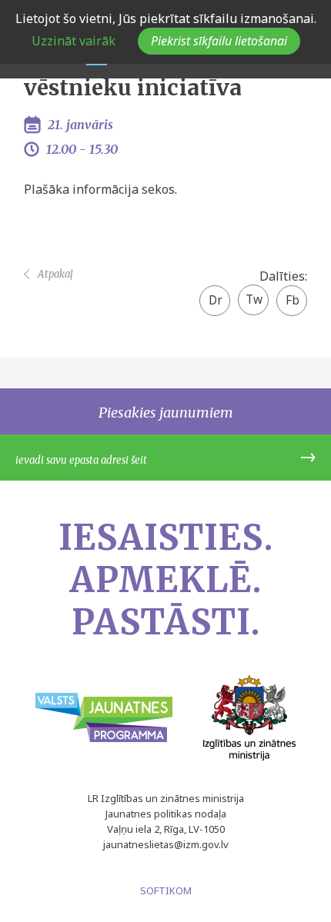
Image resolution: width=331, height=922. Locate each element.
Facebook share (292, 301)
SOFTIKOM (166, 890)
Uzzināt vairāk (73, 40)
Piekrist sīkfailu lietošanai (219, 40)
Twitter (254, 294)
